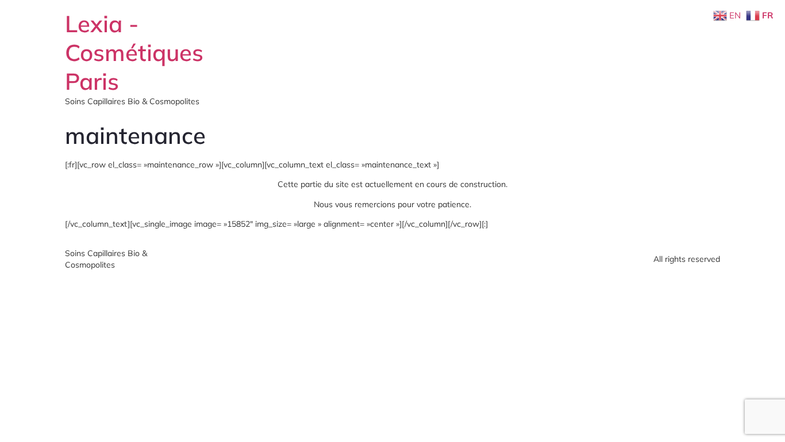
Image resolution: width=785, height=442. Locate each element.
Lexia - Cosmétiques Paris (134, 52)
